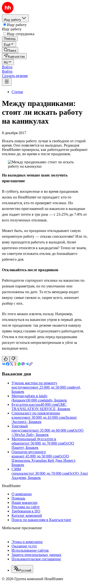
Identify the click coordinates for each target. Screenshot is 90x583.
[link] (10, 50)
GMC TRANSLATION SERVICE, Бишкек (41, 406)
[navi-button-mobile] (7, 82)
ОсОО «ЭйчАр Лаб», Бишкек (48, 432)
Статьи (17, 92)
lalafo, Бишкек (55, 400)
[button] (7, 67)
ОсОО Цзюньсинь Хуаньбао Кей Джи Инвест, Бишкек (44, 460)
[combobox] (22, 569)
